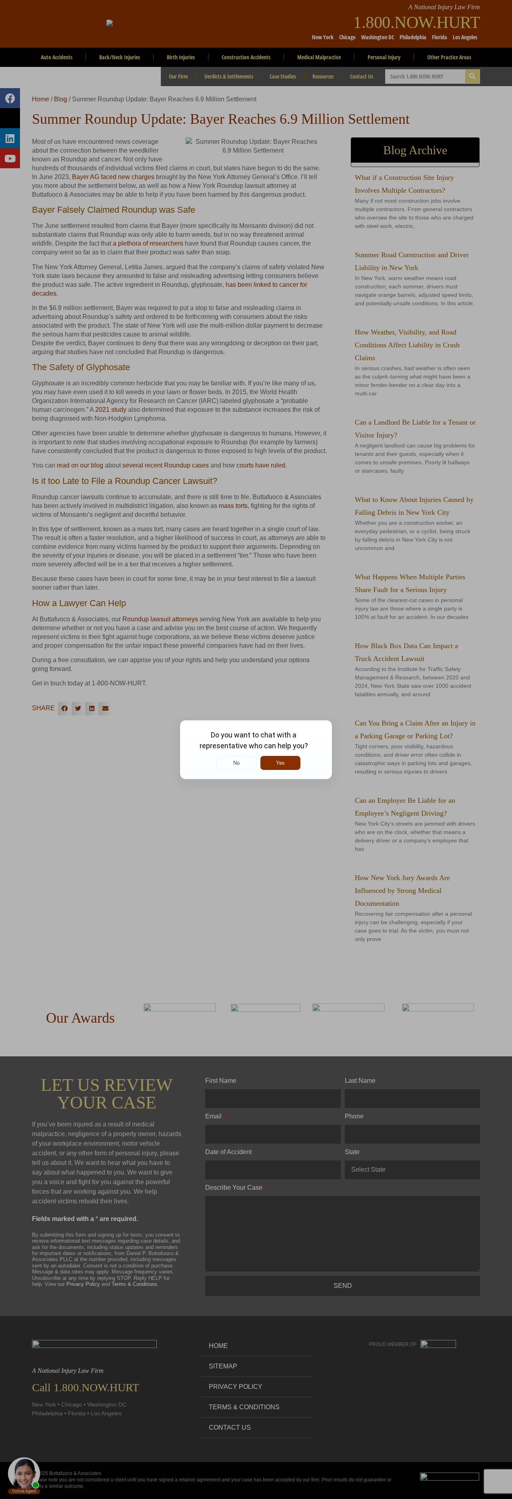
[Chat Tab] (256, 749)
